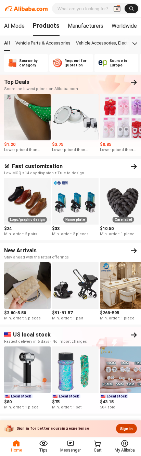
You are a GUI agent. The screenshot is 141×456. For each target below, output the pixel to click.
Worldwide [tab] (124, 26)
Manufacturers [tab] (85, 26)
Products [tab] (46, 25)
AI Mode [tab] (14, 26)
